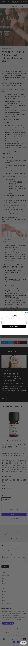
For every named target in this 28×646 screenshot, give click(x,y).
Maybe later (14, 329)
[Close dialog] (26, 312)
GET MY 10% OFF (14, 326)
